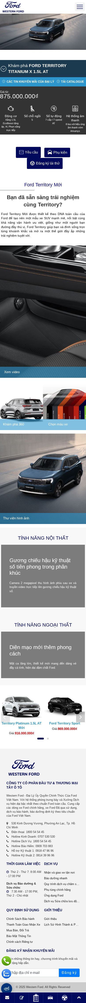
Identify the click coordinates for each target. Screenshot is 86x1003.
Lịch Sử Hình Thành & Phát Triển (62, 924)
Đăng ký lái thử (48, 163)
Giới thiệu (50, 919)
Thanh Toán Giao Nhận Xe (23, 924)
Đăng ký (69, 973)
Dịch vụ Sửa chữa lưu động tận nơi (62, 901)
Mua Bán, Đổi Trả (17, 930)
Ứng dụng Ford (53, 895)
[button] (41, 68)
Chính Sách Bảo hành (20, 919)
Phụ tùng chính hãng (57, 889)
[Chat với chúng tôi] (6, 973)
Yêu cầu (31, 152)
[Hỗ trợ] (6, 961)
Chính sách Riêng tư (19, 941)
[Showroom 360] (6, 988)
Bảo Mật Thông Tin (18, 936)
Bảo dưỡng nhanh (55, 878)
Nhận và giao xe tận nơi (59, 872)
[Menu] (80, 6)
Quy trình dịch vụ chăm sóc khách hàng (62, 884)
